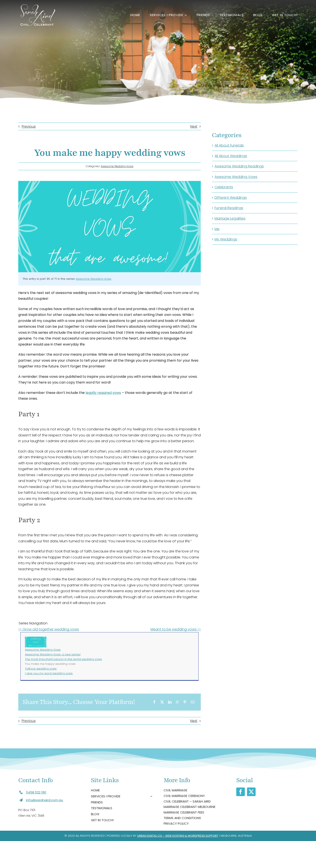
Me (217, 228)
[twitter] (251, 791)
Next (193, 126)
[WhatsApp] (177, 702)
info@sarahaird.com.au (44, 800)
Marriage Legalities (230, 218)
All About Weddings (231, 155)
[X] (162, 702)
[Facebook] (154, 702)
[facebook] (240, 791)
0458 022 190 (36, 792)
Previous (29, 126)
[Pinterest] (185, 702)
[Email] (192, 702)
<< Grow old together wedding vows (48, 629)
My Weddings (226, 239)
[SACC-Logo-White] (36, 5)
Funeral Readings (229, 207)
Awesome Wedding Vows (117, 166)
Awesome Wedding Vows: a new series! (53, 654)
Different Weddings (231, 197)
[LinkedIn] (170, 702)
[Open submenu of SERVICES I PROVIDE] (151, 796)
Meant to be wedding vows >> (175, 629)
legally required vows (103, 392)
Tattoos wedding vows (41, 668)
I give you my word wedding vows (49, 673)
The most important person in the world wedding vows (63, 659)
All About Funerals (229, 145)
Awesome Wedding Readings (239, 166)
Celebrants (224, 187)
